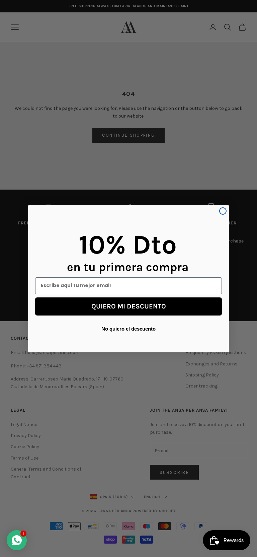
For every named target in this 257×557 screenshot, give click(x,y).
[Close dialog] (223, 211)
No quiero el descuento (128, 328)
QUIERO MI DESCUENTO (128, 306)
